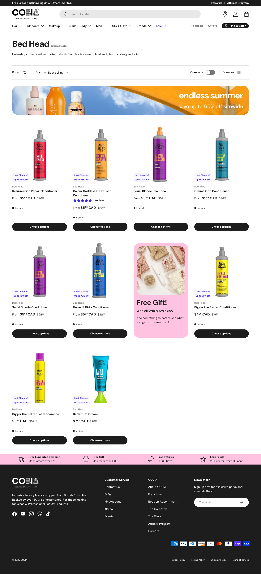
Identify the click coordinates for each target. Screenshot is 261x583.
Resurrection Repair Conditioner (34, 191)
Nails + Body (78, 26)
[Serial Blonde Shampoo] (161, 154)
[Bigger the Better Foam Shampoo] (39, 377)
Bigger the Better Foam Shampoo (35, 414)
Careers (153, 531)
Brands (142, 26)
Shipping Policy (218, 560)
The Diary (154, 516)
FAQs (108, 494)
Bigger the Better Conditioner (215, 307)
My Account (113, 502)
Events (109, 516)
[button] (246, 14)
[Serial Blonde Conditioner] (39, 270)
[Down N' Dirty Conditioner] (100, 270)
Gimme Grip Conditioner (211, 191)
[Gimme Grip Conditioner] (221, 154)
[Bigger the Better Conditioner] (221, 270)
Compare (196, 72)
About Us (196, 26)
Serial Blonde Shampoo (150, 191)
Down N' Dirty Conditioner (91, 307)
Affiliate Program (238, 3)
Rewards (216, 3)
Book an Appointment (163, 502)
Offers (212, 26)
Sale (159, 26)
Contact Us (112, 487)
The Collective (158, 509)
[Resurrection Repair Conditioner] (39, 154)
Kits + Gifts (119, 26)
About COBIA (157, 487)
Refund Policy (198, 560)
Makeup (54, 26)
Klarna (109, 509)
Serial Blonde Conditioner (30, 307)
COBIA (24, 560)
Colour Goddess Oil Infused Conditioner (92, 193)
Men (99, 26)
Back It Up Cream (85, 414)
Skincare (33, 26)
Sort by (41, 72)
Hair (15, 26)
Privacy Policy (178, 560)
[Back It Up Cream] (100, 377)
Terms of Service (240, 560)
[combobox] (130, 14)
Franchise (155, 494)
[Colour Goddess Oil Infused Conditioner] (100, 154)
